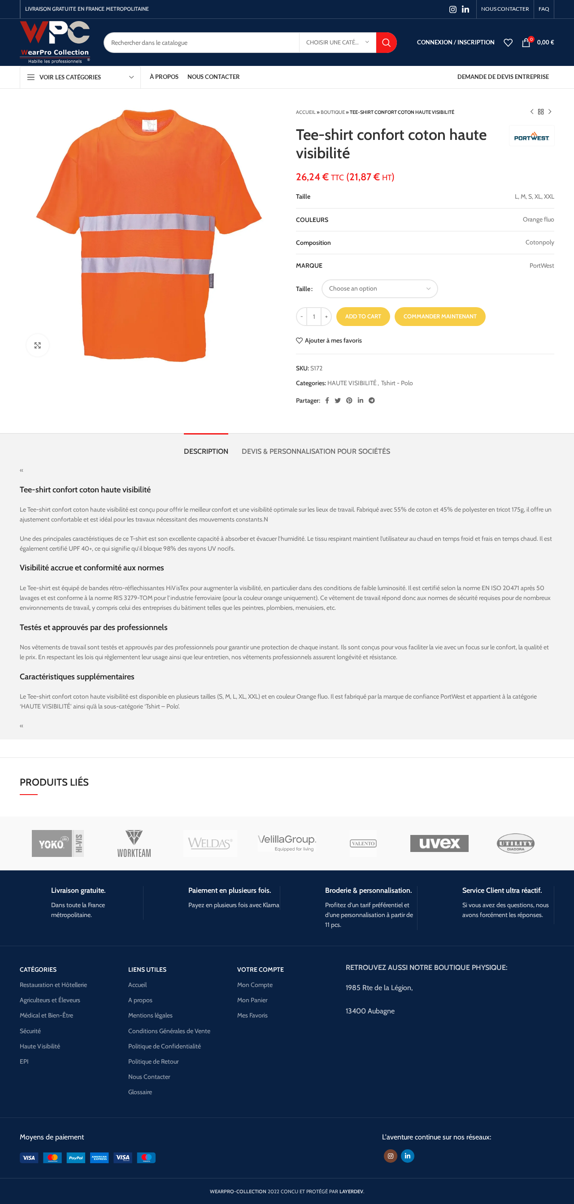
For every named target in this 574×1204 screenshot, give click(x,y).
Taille (303, 289)
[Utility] (516, 843)
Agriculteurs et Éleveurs (50, 1000)
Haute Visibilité (40, 1046)
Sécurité (30, 1031)
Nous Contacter (149, 1077)
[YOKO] (58, 843)
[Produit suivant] (549, 112)
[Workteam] (134, 843)
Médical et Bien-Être (46, 1015)
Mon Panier (252, 1000)
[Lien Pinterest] (349, 400)
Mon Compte (255, 985)
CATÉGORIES (38, 969)
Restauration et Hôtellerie (53, 985)
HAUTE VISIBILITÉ (352, 383)
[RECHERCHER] (386, 42)
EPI (24, 1061)
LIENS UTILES (147, 969)
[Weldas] (210, 843)
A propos (140, 1000)
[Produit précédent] (531, 112)
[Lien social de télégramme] (372, 400)
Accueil (306, 112)
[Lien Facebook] (327, 400)
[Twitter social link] (338, 400)
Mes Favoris (252, 1015)
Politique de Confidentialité (164, 1046)
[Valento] (363, 843)
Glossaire (140, 1092)
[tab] (206, 447)
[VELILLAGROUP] (287, 843)
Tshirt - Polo (397, 383)
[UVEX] (439, 843)
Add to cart (363, 316)
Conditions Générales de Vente (169, 1031)
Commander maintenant (440, 316)
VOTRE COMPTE (260, 969)
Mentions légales (150, 1015)
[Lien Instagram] (453, 9)
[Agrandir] (37, 345)
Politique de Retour (153, 1061)
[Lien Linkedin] (465, 9)
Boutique (333, 112)
